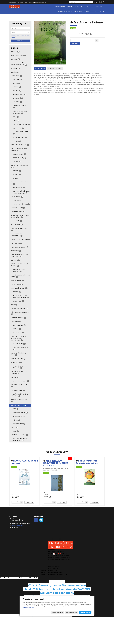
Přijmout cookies (85, 612)
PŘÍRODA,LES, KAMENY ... (19, 308)
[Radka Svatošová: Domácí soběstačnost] (89, 481)
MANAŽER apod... (17, 281)
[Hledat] (94, 2)
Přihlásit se (20, 41)
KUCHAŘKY (15, 322)
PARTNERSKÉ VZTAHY (19, 288)
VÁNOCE (16, 174)
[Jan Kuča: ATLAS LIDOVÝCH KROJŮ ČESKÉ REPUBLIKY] (57, 483)
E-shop (69, 7)
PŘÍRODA (17, 87)
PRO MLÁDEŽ (16, 221)
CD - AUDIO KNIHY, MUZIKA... (20, 166)
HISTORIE (17, 91)
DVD (15, 178)
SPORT (16, 121)
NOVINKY (15, 52)
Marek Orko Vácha (20, 413)
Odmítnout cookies (71, 612)
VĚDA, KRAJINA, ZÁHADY (19, 247)
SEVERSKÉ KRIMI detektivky (18, 367)
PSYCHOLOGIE (16, 284)
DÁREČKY (15, 72)
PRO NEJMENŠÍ (17, 197)
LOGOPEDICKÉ (18, 187)
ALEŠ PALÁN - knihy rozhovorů (19, 270)
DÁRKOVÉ (15, 68)
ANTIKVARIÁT (16, 76)
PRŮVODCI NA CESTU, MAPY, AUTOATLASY (20, 255)
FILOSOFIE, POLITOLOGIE (20, 132)
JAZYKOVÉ (17, 102)
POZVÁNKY (78, 7)
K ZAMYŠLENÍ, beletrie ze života (18, 354)
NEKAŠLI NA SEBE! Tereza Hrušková (24, 461)
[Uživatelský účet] (97, 2)
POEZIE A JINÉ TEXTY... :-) (20, 381)
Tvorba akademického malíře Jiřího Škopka (19, 64)
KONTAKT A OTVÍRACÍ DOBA (94, 7)
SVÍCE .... (14, 428)
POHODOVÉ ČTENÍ (18, 344)
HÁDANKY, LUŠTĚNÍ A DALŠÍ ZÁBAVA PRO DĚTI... (21, 192)
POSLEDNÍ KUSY (19, 424)
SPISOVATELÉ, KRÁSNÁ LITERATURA (20, 112)
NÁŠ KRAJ (15, 59)
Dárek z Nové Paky (18, 55)
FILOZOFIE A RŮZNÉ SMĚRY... (19, 385)
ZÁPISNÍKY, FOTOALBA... (19, 435)
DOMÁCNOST (18, 333)
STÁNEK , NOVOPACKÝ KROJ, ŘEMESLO (70, 12)
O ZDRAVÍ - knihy (19, 158)
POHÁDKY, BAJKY (17, 208)
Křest (15, 431)
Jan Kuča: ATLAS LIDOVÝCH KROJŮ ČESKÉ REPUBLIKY (55, 463)
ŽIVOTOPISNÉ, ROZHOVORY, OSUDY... (19, 265)
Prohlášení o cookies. (29, 607)
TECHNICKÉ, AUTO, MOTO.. (21, 106)
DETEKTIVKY (16, 362)
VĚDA (15, 117)
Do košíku (76, 43)
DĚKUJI (88, 12)
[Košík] (104, 2)
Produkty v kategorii (54, 68)
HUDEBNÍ (16, 171)
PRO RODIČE (16, 243)
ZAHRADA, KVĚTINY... (18, 318)
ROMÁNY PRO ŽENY (18, 359)
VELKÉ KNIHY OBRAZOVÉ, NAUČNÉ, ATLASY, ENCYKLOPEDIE (18, 338)
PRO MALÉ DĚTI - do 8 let (20, 204)
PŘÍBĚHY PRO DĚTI (18, 211)
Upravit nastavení (57, 612)
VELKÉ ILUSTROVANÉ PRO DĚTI (20, 229)
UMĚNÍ (16, 83)
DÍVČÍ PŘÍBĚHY (16, 225)
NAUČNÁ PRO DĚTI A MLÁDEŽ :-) (20, 183)
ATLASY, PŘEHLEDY (19, 137)
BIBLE (15, 409)
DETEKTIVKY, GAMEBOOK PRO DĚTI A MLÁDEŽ (20, 216)
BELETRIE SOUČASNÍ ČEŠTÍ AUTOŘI (19, 372)
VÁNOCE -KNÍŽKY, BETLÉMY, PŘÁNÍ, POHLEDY (19, 439)
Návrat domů (18, 301)
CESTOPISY (15, 251)
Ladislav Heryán (19, 416)
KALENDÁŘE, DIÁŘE (17, 390)
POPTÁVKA (17, 79)
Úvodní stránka (60, 7)
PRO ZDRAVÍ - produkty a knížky (19, 150)
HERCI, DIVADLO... (19, 94)
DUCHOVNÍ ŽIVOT (18, 405)
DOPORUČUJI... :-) (99, 12)
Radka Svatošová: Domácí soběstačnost (87, 461)
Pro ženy (17, 292)
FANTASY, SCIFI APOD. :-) (20, 240)
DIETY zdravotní (19, 325)
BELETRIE (15, 377)
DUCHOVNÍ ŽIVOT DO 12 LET (20, 400)
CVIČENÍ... (17, 161)
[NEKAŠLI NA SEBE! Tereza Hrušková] (24, 481)
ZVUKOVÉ (17, 200)
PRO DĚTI (17, 141)
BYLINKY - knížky (19, 154)
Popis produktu (40, 68)
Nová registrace (15, 36)
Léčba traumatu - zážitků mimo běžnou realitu (21, 296)
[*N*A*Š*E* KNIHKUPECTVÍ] (14, 6)
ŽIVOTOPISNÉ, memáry (21, 124)
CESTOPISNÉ (18, 98)
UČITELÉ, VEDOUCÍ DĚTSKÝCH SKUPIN (20, 276)
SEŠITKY (16, 420)
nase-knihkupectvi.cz (19, 525)
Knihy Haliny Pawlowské (20, 348)
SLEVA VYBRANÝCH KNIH (19, 145)
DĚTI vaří (16, 329)
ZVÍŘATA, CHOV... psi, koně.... (20, 313)
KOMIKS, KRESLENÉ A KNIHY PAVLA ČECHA (19, 235)
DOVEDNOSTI (18, 128)
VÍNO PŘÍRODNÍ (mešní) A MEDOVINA (19, 395)
